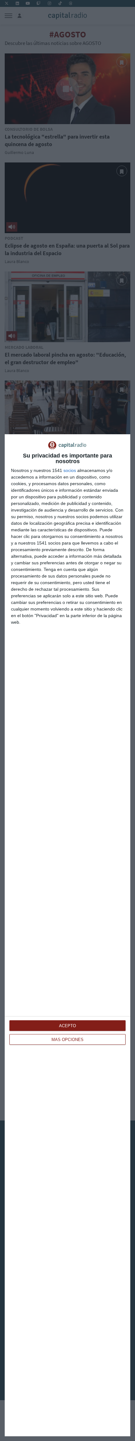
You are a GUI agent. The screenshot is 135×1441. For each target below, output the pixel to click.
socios (69, 470)
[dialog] (67, 935)
